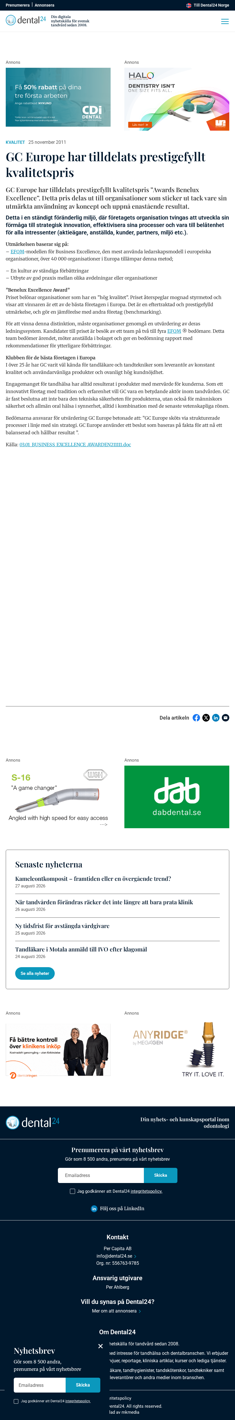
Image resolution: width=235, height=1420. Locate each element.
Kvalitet (15, 142)
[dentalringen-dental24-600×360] (58, 1050)
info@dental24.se (114, 1256)
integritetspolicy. (146, 1191)
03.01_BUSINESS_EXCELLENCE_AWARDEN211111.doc (75, 444)
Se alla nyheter (35, 973)
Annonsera (44, 5)
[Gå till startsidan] (33, 1122)
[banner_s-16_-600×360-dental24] (58, 797)
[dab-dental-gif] (176, 797)
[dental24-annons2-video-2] (58, 97)
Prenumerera (18, 5)
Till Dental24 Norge (211, 5)
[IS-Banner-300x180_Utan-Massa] (176, 1050)
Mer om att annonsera (114, 1311)
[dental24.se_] (176, 99)
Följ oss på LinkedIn (122, 1208)
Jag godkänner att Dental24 (119, 1191)
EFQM (17, 251)
